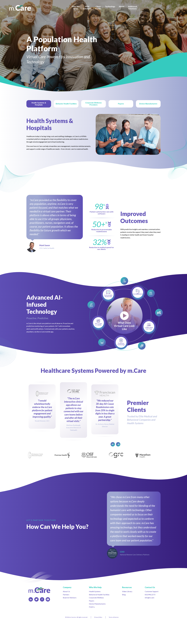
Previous (113, 444)
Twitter (36, 599)
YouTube (48, 599)
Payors (121, 104)
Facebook (42, 599)
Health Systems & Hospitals (38, 104)
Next (118, 444)
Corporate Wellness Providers (93, 104)
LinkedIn (31, 599)
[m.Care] (20, 8)
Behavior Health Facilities (66, 104)
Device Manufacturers (148, 104)
